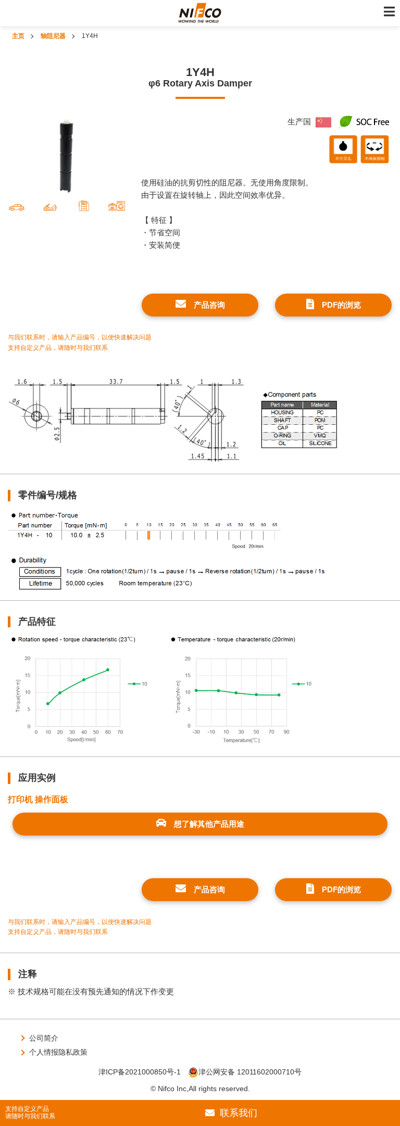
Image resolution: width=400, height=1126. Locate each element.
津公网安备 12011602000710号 (250, 1072)
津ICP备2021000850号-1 (139, 1072)
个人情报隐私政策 (58, 1052)
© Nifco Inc (168, 1088)
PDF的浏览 (341, 304)
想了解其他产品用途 (209, 823)
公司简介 (43, 1038)
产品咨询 (209, 304)
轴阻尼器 (53, 36)
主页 (18, 36)
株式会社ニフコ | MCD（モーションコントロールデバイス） (200, 13)
